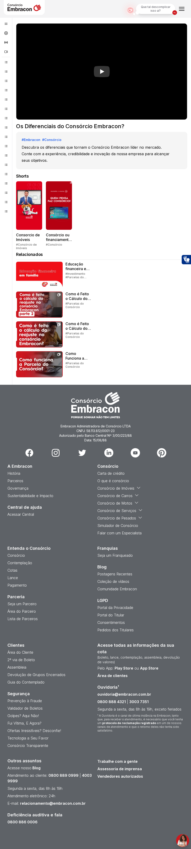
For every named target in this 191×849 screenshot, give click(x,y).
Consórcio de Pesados (116, 518)
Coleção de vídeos (113, 581)
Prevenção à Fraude (24, 700)
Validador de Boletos (25, 708)
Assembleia (16, 667)
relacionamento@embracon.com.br (53, 803)
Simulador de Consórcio (117, 525)
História (13, 473)
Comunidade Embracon (117, 589)
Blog (36, 768)
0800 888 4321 (111, 701)
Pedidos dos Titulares (115, 630)
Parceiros (15, 480)
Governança (17, 488)
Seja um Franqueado (115, 555)
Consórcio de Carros (115, 495)
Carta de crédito (111, 473)
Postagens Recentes (114, 574)
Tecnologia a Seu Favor (27, 738)
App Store (149, 668)
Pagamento (17, 585)
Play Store (124, 668)
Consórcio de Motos (114, 503)
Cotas (12, 570)
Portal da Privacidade (115, 607)
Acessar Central (20, 514)
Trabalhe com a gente (117, 761)
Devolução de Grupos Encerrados (36, 674)
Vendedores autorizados (120, 776)
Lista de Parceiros (22, 618)
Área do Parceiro (21, 611)
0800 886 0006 (22, 822)
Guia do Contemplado (25, 682)
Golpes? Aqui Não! (23, 715)
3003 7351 (139, 701)
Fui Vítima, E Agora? (24, 723)
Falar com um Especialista (119, 533)
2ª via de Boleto (21, 659)
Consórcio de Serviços (116, 510)
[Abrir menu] (181, 9)
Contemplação (19, 562)
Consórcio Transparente (27, 745)
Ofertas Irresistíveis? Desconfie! (34, 730)
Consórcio (16, 555)
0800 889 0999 (63, 775)
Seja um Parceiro (22, 604)
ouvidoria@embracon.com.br (124, 694)
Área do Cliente (20, 652)
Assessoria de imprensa (119, 769)
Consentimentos (111, 622)
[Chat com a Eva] (182, 840)
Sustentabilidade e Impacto (30, 495)
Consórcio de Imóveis (115, 488)
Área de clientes (112, 675)
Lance (12, 577)
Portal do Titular (110, 615)
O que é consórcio (113, 480)
